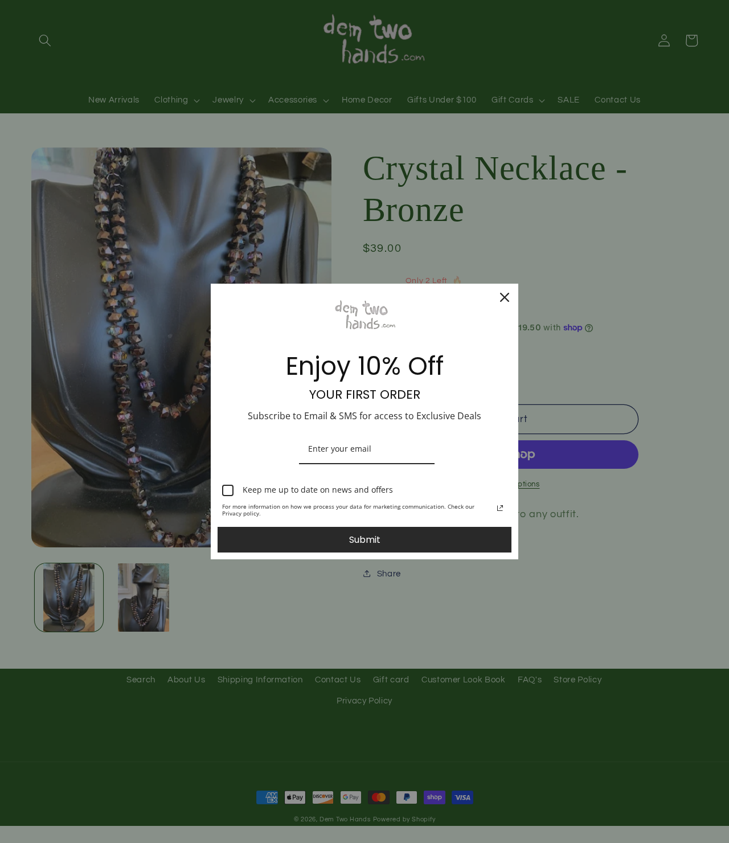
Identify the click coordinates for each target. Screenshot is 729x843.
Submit (364, 539)
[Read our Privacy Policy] (500, 508)
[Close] (504, 297)
